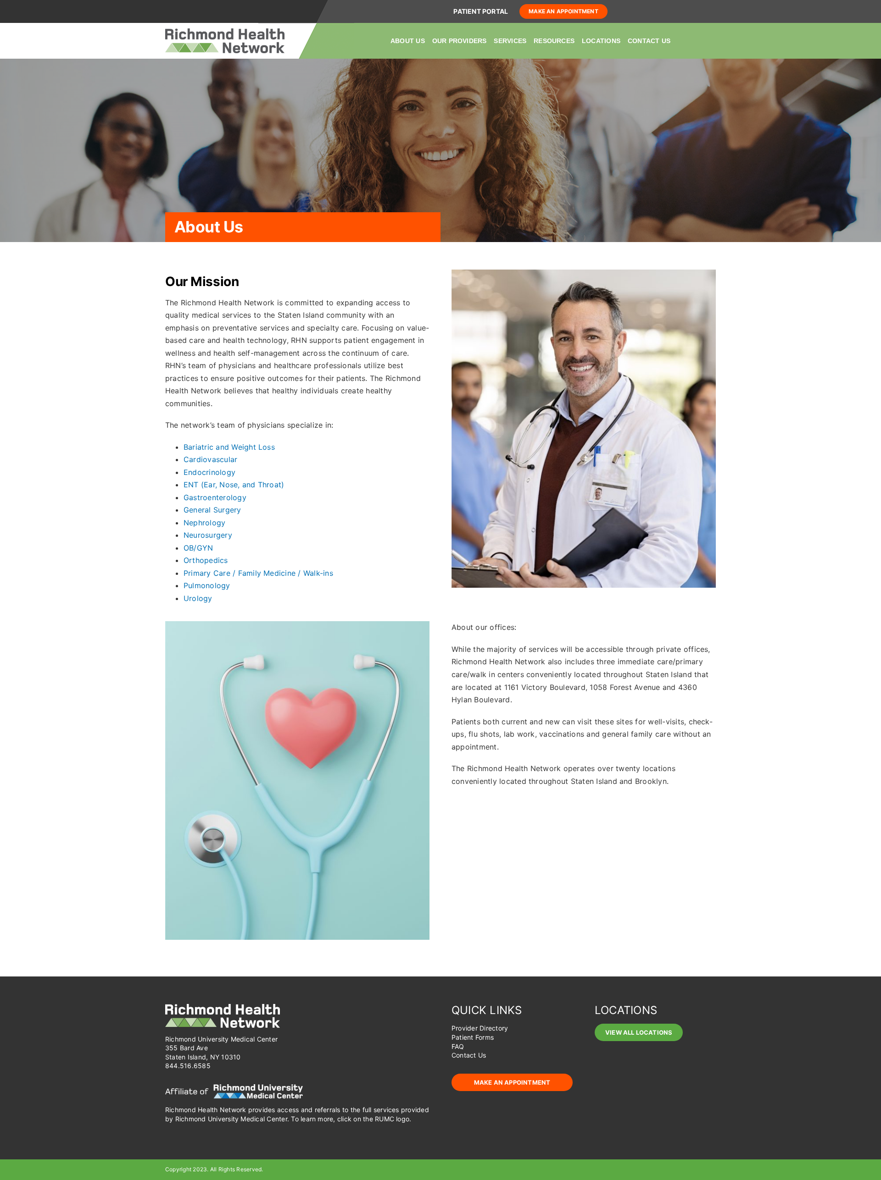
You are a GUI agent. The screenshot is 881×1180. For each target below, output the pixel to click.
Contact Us (469, 1055)
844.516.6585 (188, 1066)
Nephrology (204, 522)
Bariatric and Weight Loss (229, 447)
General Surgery (212, 509)
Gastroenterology (215, 497)
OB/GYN (198, 547)
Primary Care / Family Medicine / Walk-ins (258, 573)
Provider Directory (480, 1028)
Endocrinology (209, 472)
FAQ (458, 1046)
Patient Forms (473, 1037)
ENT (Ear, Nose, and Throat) (234, 484)
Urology (198, 598)
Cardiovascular (210, 459)
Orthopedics (206, 560)
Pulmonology (207, 585)
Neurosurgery (208, 535)
